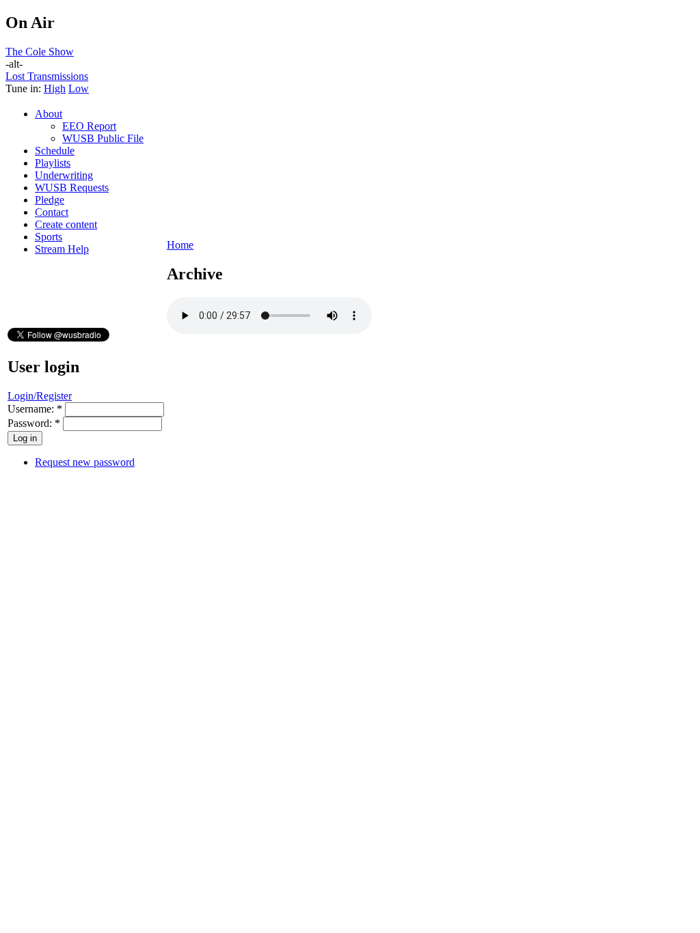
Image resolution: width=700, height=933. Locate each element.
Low (78, 88)
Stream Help (62, 249)
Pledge (49, 200)
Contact (51, 212)
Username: (35, 409)
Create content (66, 224)
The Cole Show (39, 51)
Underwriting (64, 175)
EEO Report (89, 126)
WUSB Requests (72, 187)
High (55, 88)
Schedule (55, 150)
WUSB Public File (103, 138)
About (48, 114)
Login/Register (40, 396)
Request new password (85, 462)
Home (180, 245)
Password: (34, 423)
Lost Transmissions (46, 76)
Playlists (52, 163)
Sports (48, 236)
